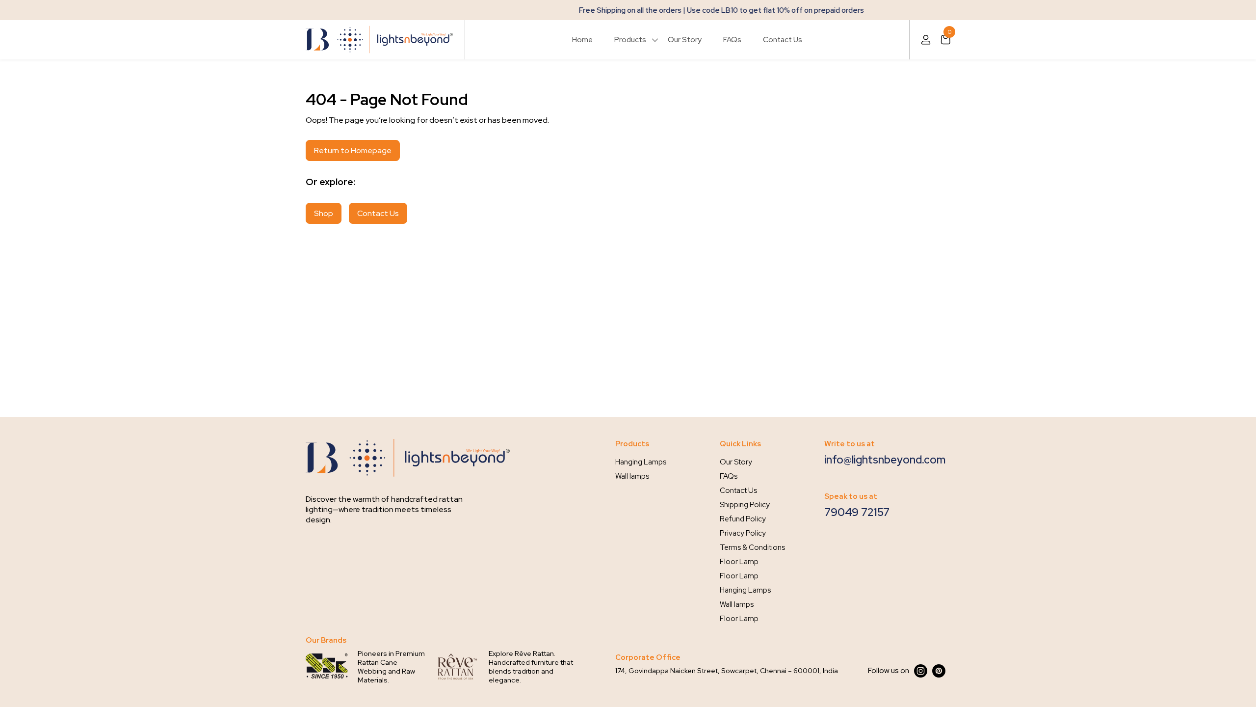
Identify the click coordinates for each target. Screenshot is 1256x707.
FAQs (732, 40)
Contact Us (782, 40)
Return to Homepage (353, 150)
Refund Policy (743, 519)
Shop (323, 213)
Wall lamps (632, 476)
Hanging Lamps (640, 462)
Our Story (685, 40)
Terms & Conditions (752, 547)
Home (582, 40)
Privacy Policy (743, 533)
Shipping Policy (745, 505)
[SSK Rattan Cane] (327, 666)
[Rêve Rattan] (458, 666)
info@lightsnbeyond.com (884, 460)
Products (630, 40)
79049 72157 (857, 512)
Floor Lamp (739, 562)
